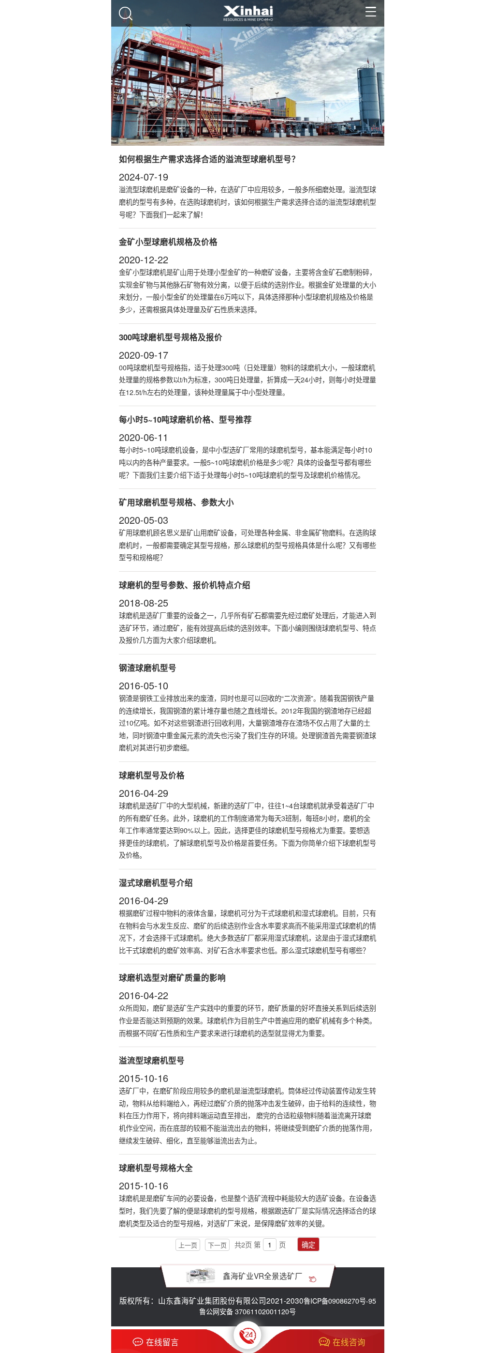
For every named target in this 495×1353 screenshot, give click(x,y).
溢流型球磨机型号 (152, 1060)
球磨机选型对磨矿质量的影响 (172, 977)
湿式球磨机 (346, 925)
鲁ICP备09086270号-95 (340, 1301)
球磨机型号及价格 (152, 775)
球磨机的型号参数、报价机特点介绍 (184, 585)
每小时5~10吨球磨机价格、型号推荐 (185, 419)
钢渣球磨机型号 (147, 667)
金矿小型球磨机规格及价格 (168, 241)
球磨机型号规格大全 (156, 1167)
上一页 (187, 1244)
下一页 (217, 1244)
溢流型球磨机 (261, 1090)
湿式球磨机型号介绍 (156, 882)
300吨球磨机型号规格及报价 (170, 337)
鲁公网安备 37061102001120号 (247, 1311)
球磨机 (129, 805)
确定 (308, 1244)
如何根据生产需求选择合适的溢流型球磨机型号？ (209, 159)
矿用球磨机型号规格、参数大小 (176, 502)
